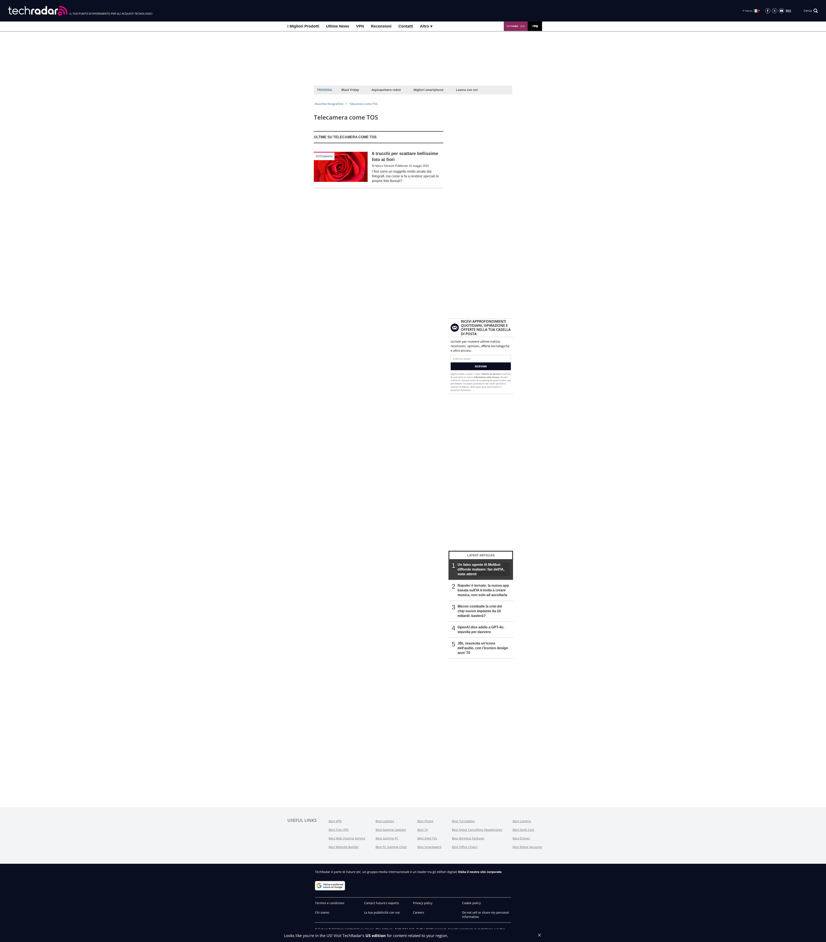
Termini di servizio (491, 373)
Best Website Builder (344, 847)
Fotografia (324, 156)
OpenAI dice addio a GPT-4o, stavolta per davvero (481, 629)
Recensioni (381, 26)
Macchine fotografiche (329, 104)
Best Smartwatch (429, 847)
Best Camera (522, 821)
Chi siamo (322, 912)
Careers (418, 912)
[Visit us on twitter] (774, 10)
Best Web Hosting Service (347, 838)
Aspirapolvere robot (386, 90)
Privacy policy (422, 903)
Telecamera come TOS (363, 104)
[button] (811, 11)
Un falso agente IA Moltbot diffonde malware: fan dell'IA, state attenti (481, 569)
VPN (360, 26)
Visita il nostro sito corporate (479, 872)
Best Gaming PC (387, 838)
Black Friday (350, 90)
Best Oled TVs (427, 838)
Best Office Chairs (465, 847)
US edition (375, 935)
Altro (425, 26)
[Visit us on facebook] (767, 10)
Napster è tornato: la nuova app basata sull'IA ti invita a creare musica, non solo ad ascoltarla (483, 590)
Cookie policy (471, 903)
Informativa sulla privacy (486, 377)
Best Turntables (463, 821)
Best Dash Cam (523, 830)
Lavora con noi (467, 90)
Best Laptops (385, 821)
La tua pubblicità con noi (382, 912)
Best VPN (335, 821)
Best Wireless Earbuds (468, 838)
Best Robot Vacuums (527, 847)
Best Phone (425, 821)
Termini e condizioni (329, 903)
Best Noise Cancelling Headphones (477, 830)
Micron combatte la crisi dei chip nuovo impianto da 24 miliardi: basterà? (480, 611)
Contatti (405, 26)
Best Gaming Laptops (391, 830)
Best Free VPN (339, 830)
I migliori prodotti (303, 26)
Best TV (422, 830)
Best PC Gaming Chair (391, 847)
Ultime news (337, 26)
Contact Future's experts (381, 903)
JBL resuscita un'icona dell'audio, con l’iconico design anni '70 (483, 648)
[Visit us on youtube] (781, 10)
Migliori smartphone (428, 90)
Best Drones (521, 838)
